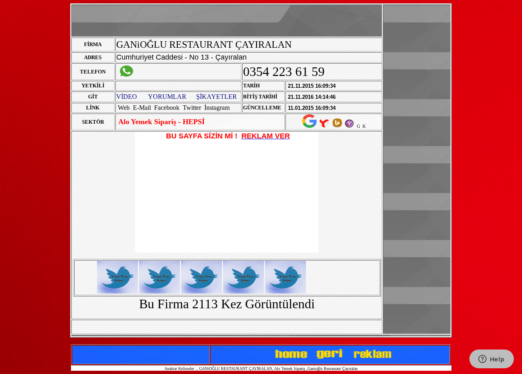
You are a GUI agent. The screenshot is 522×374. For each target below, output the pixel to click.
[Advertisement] (416, 127)
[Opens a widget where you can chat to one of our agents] (491, 360)
